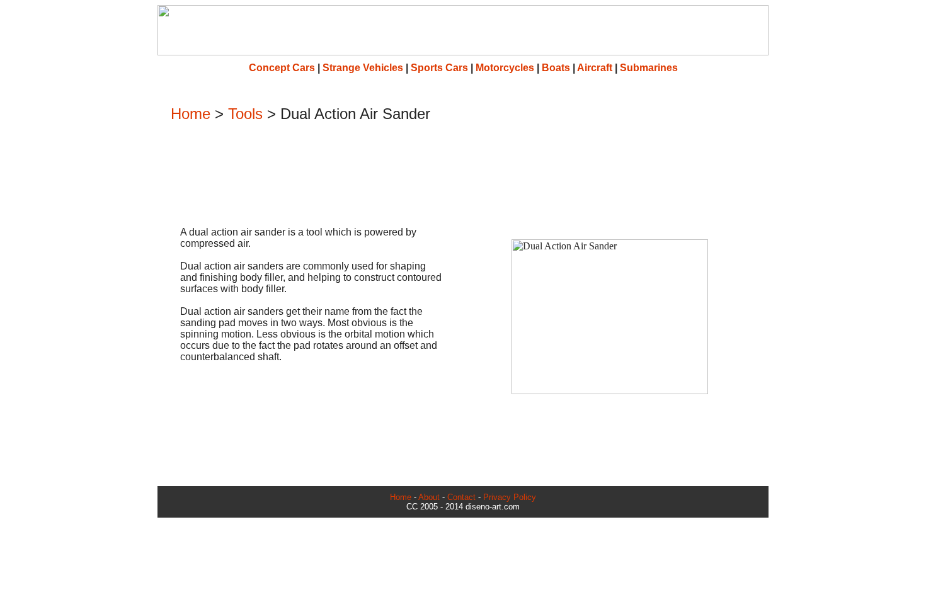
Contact (461, 497)
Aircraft (594, 67)
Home (190, 113)
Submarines (649, 67)
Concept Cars (282, 67)
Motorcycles (505, 67)
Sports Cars (439, 67)
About (429, 497)
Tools (245, 113)
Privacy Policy (509, 497)
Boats (556, 67)
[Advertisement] (463, 175)
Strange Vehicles (363, 67)
